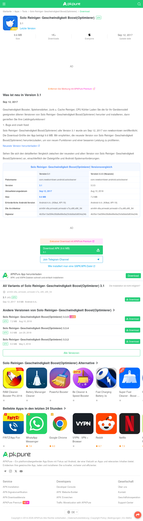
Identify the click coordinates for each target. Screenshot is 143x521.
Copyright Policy (98, 517)
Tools (24, 11)
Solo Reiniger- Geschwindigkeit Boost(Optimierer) (53, 11)
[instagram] (10, 471)
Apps (16, 11)
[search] (139, 4)
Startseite (7, 11)
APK (98, 17)
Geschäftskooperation (129, 497)
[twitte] (16, 471)
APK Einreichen (65, 497)
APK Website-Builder (67, 492)
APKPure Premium (12, 502)
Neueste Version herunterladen (20, 145)
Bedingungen (114, 517)
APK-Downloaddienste (14, 497)
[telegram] (5, 471)
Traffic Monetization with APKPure (74, 502)
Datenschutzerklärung (78, 517)
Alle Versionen (71, 353)
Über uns (122, 486)
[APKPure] (71, 4)
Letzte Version (28, 28)
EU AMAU (127, 517)
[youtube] (21, 471)
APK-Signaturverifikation (15, 492)
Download (133, 275)
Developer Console (66, 486)
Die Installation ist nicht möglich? (124, 285)
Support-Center (125, 502)
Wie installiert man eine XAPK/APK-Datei (70, 266)
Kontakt (122, 492)
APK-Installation (11, 486)
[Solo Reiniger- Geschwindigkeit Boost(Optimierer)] (10, 23)
